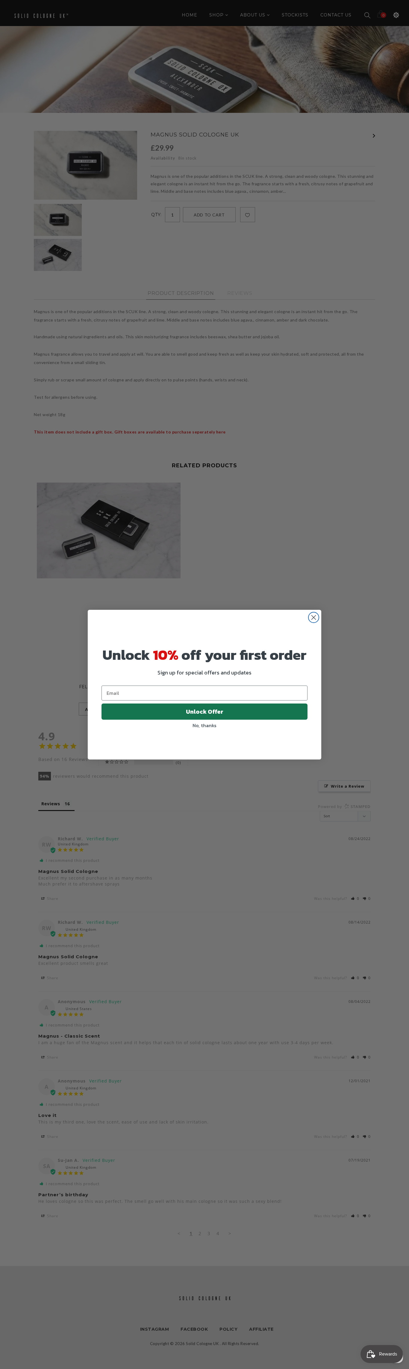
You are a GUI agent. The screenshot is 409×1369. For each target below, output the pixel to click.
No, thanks (204, 725)
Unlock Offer (204, 711)
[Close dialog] (313, 617)
